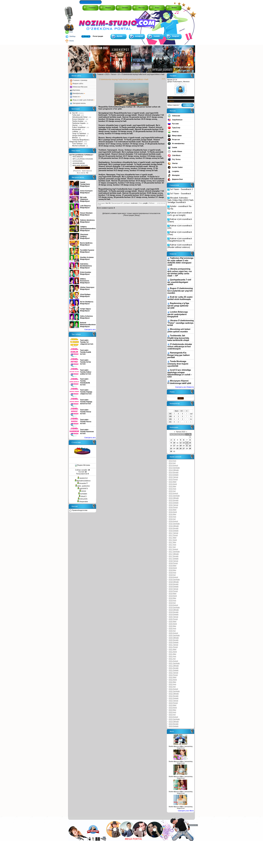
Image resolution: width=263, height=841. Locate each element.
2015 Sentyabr (174, 496)
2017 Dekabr (173, 559)
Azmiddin (83, 494)
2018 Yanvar (173, 561)
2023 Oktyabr (174, 722)
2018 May (172, 570)
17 (174, 446)
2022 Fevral (173, 675)
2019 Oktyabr (174, 610)
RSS (71, 32)
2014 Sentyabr (174, 468)
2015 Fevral (173, 479)
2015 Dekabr (173, 503)
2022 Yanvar (173, 673)
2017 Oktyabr (174, 554)
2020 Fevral (173, 619)
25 (177, 449)
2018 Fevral (173, 563)
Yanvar (113, 74)
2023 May (172, 710)
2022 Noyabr (173, 696)
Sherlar (75, 125)
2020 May (172, 626)
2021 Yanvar (173, 645)
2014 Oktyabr (174, 470)
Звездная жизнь (79, 103)
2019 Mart (172, 593)
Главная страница (79, 80)
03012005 (83, 499)
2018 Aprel (173, 568)
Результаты (77, 170)
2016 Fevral (173, 507)
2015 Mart (172, 482)
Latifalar (75, 131)
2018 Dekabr (173, 586)
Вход (86, 36)
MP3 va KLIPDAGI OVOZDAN (83, 159)
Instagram (139, 36)
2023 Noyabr (173, 724)
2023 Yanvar (173, 701)
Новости (76, 97)
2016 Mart (172, 510)
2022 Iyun (172, 684)
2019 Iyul (172, 603)
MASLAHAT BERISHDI (80, 165)
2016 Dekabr (173, 531)
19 (180, 446)
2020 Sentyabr (174, 635)
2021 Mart (172, 649)
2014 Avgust (173, 465)
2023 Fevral (173, 703)
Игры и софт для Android (82, 100)
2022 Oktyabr (174, 694)
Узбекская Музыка (79, 87)
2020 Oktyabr (174, 638)
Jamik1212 (83, 478)
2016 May (172, 514)
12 (180, 443)
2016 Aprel (173, 512)
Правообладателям (79, 510)
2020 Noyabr (173, 640)
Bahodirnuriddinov (84, 481)
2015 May (172, 486)
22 (190, 446)
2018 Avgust (173, 577)
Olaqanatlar (83, 502)
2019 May (172, 598)
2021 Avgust (173, 661)
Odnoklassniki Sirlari (80, 117)
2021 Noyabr (173, 668)
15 (190, 443)
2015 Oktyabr (174, 498)
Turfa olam (76, 115)
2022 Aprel (173, 680)
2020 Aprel (173, 624)
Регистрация (98, 36)
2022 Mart (172, 677)
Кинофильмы (78, 93)
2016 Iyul (172, 519)
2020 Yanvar (173, 617)
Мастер (141, 8)
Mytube (119, 36)
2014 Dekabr (173, 475)
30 (171, 451)
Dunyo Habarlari (78, 119)
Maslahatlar (76, 129)
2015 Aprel (173, 484)
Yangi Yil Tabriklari (79, 134)
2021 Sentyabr (174, 663)
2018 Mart (172, 566)
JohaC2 (84, 496)
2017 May (172, 542)
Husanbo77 (83, 483)
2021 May (172, 654)
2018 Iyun (172, 572)
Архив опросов (86, 170)
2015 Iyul (172, 491)
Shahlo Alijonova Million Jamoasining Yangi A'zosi (180, 747)
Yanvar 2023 (180, 432)
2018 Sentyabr (174, 579)
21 (187, 446)
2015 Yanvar (173, 477)
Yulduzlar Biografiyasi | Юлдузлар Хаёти (79, 141)
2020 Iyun (172, 628)
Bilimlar (75, 138)
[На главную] (91, 22)
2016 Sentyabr (174, 524)
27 (184, 449)
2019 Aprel (173, 596)
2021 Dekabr (173, 670)
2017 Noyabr (173, 556)
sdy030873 (83, 489)
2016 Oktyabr (174, 526)
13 (184, 443)
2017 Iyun (172, 545)
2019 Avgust (173, 605)
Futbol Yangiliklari (78, 127)
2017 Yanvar (173, 533)
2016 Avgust (173, 521)
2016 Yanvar (173, 505)
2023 (107, 74)
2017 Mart (172, 538)
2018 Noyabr (173, 584)
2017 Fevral (173, 535)
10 (174, 443)
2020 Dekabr (173, 642)
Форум (108, 8)
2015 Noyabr (173, 500)
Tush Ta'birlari (77, 144)
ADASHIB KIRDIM (79, 163)
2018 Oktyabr (174, 582)
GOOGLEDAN (77, 161)
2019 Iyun (172, 600)
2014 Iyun (172, 461)
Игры (157, 8)
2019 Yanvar (173, 589)
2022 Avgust (173, 689)
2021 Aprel (173, 652)
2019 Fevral (173, 591)
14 (119, 74)
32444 (83, 491)
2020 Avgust (173, 633)
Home (71, 41)
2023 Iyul (172, 715)
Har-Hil (75, 113)
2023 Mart (172, 705)
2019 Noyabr (173, 612)
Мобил (174, 8)
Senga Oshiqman (78, 136)
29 (190, 449)
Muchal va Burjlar (78, 146)
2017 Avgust (173, 549)
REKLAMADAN (78, 157)
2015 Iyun (172, 489)
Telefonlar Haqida (78, 123)
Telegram (175, 36)
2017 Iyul (172, 547)
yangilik (145, 203)
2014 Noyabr (173, 472)
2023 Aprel (173, 708)
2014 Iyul (172, 463)
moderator (134, 203)
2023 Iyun (172, 712)
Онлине (125, 8)
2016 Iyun (172, 517)
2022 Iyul (172, 687)
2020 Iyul (172, 631)
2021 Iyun (172, 656)
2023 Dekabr (173, 726)
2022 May (172, 682)
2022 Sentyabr (174, 691)
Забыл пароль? (173, 105)
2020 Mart (172, 621)
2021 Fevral (173, 647)
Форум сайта (77, 84)
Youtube (156, 36)
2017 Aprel (173, 540)
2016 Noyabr (173, 528)
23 (171, 449)
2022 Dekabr (173, 698)
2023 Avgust (173, 717)
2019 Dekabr (173, 614)
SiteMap (72, 36)
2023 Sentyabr (174, 719)
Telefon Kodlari (77, 121)
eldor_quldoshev (83, 486)
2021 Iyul (172, 659)
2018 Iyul (172, 575)
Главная (92, 8)
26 (180, 449)
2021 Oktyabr (174, 666)
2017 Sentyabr (174, 552)
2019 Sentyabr (174, 607)
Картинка (76, 90)
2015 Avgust (173, 493)
